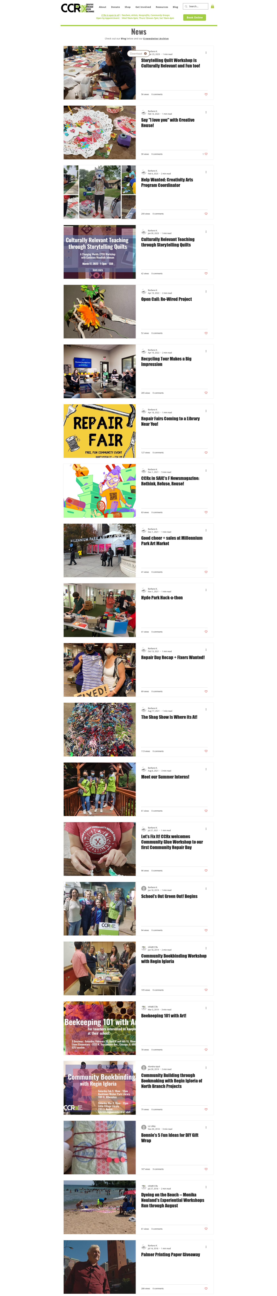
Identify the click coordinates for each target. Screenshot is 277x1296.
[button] (161, 7)
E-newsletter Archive (156, 38)
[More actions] (207, 53)
